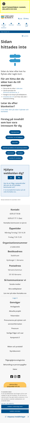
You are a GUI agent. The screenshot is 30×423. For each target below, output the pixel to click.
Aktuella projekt (15, 311)
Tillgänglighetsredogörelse (15, 360)
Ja (11, 177)
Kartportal (15, 337)
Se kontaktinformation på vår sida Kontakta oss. (15, 191)
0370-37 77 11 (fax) (15, 218)
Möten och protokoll (15, 346)
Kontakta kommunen (11, 223)
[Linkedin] (19, 377)
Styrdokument (15, 351)
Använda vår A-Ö (8, 97)
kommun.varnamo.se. (11, 92)
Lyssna (25, 36)
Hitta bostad (10, 153)
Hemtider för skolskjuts (15, 158)
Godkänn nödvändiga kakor (15, 406)
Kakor (15, 369)
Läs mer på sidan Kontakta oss (15, 293)
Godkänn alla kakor (15, 411)
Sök (21, 19)
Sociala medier (15, 284)
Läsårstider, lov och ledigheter (15, 137)
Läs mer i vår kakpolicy (7, 403)
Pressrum (15, 328)
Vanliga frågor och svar (15, 333)
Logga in (15, 298)
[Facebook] (11, 377)
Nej (19, 177)
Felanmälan (15, 316)
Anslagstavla (15, 306)
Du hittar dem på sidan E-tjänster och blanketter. (15, 110)
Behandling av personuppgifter (15, 364)
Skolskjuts (20, 153)
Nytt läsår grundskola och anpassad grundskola (15, 147)
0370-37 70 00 (15, 214)
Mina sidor (15, 142)
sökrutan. (20, 88)
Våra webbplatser (15, 289)
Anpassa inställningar (16, 417)
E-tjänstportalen (15, 132)
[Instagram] (15, 377)
